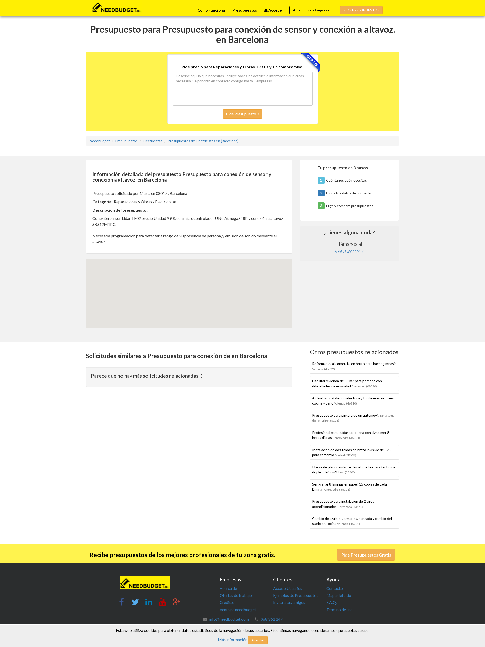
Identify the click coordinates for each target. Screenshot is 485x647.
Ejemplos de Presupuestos (295, 595)
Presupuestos (244, 10)
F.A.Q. (331, 602)
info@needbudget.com (229, 619)
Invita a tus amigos (289, 602)
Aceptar (257, 640)
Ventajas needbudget (238, 609)
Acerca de (228, 588)
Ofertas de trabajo (236, 595)
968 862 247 (349, 251)
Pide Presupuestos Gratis (366, 555)
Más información (232, 639)
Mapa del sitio (338, 595)
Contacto (334, 588)
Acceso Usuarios (287, 588)
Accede (275, 10)
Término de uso (339, 609)
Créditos (227, 602)
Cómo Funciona (211, 10)
